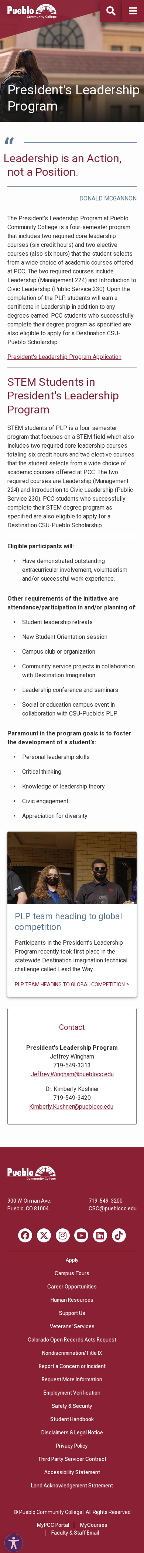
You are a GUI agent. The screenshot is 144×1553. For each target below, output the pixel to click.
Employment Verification (72, 1393)
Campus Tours (72, 1273)
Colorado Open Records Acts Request (72, 1340)
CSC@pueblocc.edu (113, 1208)
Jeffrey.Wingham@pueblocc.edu (72, 1074)
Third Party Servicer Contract (72, 1459)
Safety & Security (72, 1406)
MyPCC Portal (53, 1525)
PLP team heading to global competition (72, 868)
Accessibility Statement (72, 1472)
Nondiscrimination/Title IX (72, 1353)
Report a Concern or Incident (72, 1366)
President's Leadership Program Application (64, 356)
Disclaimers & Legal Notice (72, 1432)
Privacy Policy (72, 1446)
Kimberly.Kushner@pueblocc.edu (71, 1106)
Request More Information (72, 1379)
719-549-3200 (106, 1201)
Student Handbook (72, 1419)
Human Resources (72, 1300)
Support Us (72, 1313)
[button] (133, 11)
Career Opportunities (72, 1287)
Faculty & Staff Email (75, 1533)
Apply (72, 1260)
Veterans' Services (72, 1326)
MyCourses (93, 1525)
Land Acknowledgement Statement (72, 1486)
